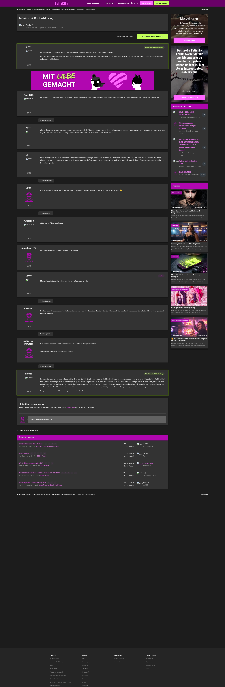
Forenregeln (204, 9)
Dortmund (85, 675)
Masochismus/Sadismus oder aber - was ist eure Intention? (39, 473)
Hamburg (85, 662)
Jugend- (52, 679)
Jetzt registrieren (189, 97)
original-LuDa (148, 463)
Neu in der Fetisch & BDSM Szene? (47, 446)
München (85, 665)
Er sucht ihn (117, 662)
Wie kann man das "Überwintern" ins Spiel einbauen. (187, 126)
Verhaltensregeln (55, 685)
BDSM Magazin (60, 662)
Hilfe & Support (54, 658)
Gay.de (148, 662)
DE (135, 3)
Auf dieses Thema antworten (152, 36)
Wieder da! (146, 3)
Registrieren (161, 3)
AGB (51, 665)
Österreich (85, 685)
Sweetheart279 (28, 248)
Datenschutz (62, 679)
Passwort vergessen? (56, 672)
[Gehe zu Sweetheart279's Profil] (29, 256)
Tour (51, 662)
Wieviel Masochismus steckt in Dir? (31, 463)
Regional (84, 655)
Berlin (83, 658)
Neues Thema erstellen (125, 36)
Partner (148, 655)
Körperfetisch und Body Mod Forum (51, 28)
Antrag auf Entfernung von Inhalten (61, 682)
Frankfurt (85, 669)
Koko (147, 669)
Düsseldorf (85, 672)
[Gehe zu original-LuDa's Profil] (139, 464)
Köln (83, 679)
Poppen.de (149, 658)
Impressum (53, 669)
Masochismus (24, 453)
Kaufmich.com (150, 665)
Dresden (84, 682)
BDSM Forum (41, 456)
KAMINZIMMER (185, 172)
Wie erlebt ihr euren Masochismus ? (31, 444)
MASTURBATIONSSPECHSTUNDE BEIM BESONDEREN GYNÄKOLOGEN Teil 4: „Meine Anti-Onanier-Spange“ (190, 144)
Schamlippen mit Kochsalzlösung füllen (32, 483)
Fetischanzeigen (119, 658)
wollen (64, 675)
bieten (57, 675)
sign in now (71, 407)
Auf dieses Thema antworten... (43, 419)
